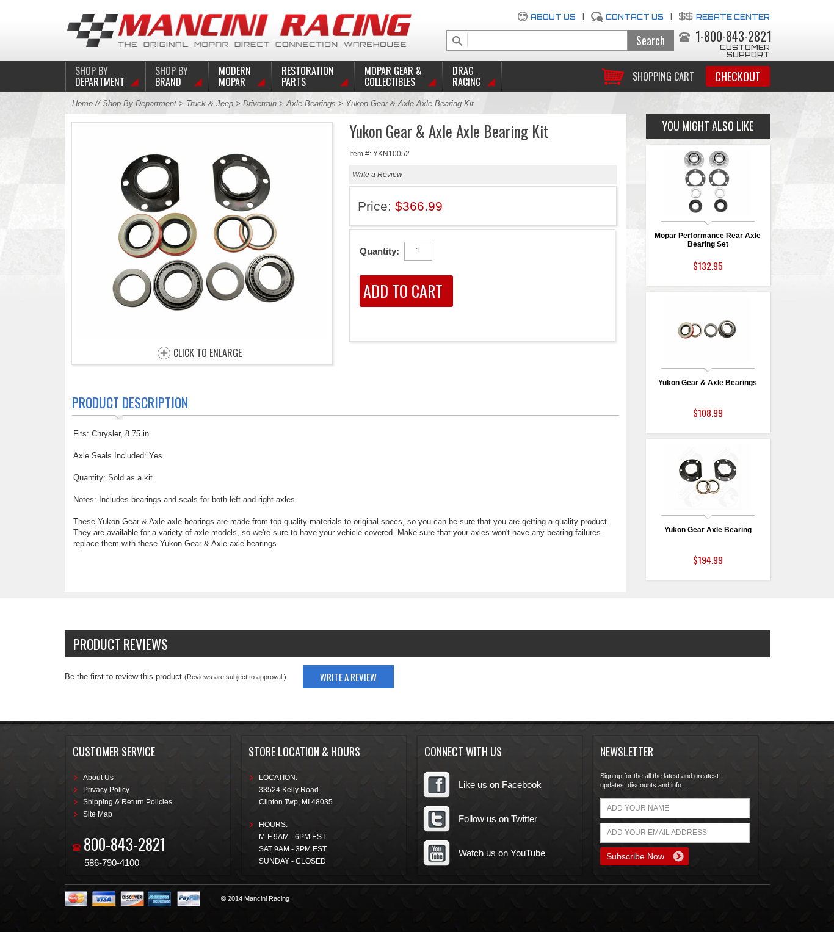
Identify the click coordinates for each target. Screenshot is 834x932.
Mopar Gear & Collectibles (393, 76)
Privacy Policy (106, 790)
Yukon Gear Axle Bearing (708, 530)
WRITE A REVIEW (348, 677)
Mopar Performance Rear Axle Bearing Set (708, 239)
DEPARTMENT (100, 76)
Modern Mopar (235, 76)
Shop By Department (139, 103)
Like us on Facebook (500, 784)
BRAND (171, 76)
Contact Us (635, 16)
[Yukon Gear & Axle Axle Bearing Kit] (202, 335)
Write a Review (377, 174)
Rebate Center (733, 16)
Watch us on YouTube (502, 853)
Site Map (97, 814)
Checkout (738, 76)
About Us (553, 16)
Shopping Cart (663, 75)
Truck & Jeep (209, 103)
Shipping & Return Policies (127, 802)
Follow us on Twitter (498, 819)
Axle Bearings (311, 103)
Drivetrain (261, 103)
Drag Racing (466, 76)
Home (82, 103)
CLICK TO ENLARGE (207, 353)
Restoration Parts (307, 76)
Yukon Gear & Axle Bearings (707, 382)
